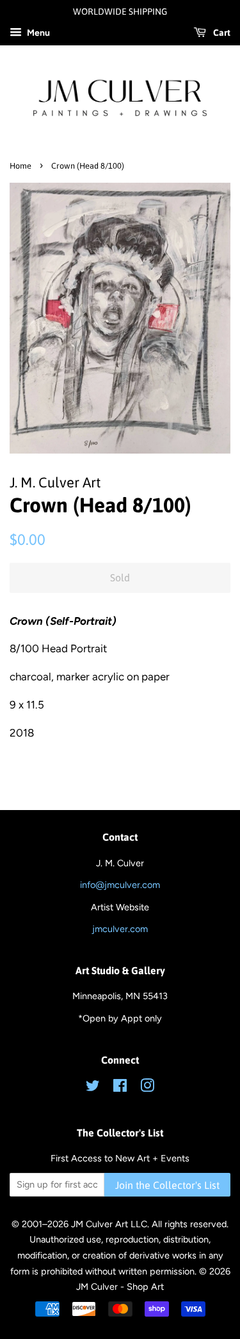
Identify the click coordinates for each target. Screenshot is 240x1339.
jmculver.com (120, 929)
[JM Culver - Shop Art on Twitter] (93, 1088)
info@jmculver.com (120, 885)
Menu (37, 32)
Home (20, 166)
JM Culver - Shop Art (120, 1286)
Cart (220, 32)
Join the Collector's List (167, 1185)
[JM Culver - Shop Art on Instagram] (147, 1088)
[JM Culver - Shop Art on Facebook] (120, 1088)
